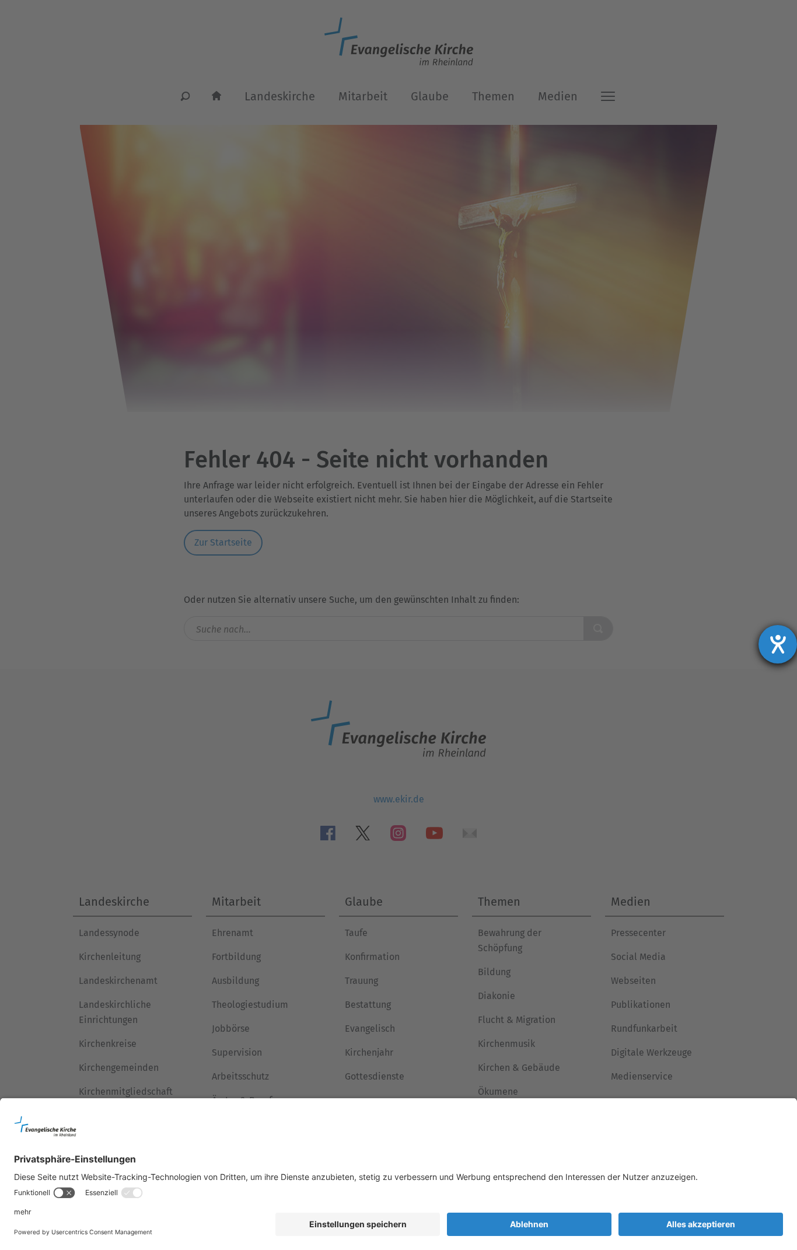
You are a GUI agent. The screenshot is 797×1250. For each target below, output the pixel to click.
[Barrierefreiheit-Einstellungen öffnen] (777, 644)
